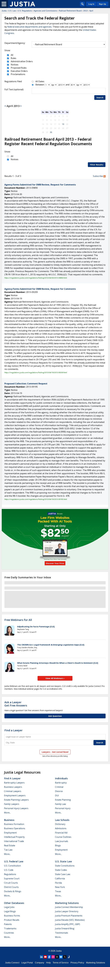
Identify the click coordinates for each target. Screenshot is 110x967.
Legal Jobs (9, 907)
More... (7, 812)
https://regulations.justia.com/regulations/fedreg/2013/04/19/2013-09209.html (35, 372)
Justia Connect (12, 963)
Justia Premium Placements (68, 915)
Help (48, 963)
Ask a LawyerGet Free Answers (15, 703)
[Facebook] (49, 956)
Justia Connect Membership (69, 907)
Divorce (59, 791)
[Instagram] (53, 956)
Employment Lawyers (14, 795)
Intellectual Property (14, 836)
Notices (14, 64)
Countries (9, 932)
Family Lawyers (11, 804)
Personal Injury (62, 808)
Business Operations (14, 828)
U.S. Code (8, 869)
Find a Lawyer (13, 730)
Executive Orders (19, 71)
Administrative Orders (21, 61)
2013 (85, 11)
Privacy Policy (77, 963)
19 (63, 124)
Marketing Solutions (67, 903)
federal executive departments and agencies (29, 26)
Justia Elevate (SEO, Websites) (70, 919)
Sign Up (102, 4)
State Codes (61, 869)
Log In (91, 4)
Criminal (59, 786)
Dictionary (60, 824)
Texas (58, 891)
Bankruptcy (61, 782)
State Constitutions (64, 865)
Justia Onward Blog (64, 928)
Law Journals (61, 841)
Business (9, 820)
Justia (4, 11)
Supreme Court (11, 878)
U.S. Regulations (25, 11)
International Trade (14, 841)
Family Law (60, 804)
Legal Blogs (10, 911)
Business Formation (14, 824)
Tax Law (8, 849)
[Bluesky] (61, 956)
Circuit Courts (11, 882)
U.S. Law (12, 11)
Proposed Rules (18, 67)
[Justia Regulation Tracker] (22, 4)
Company (39, 963)
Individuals (61, 778)
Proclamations (17, 74)
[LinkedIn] (41, 956)
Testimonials (61, 932)
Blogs (58, 845)
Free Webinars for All (18, 620)
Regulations (10, 874)
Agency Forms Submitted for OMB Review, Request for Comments (40, 184)
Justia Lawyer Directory (66, 911)
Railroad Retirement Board (70, 11)
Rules (13, 58)
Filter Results (96, 164)
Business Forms (12, 915)
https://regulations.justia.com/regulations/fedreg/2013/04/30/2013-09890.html (35, 278)
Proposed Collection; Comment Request (25, 383)
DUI (57, 795)
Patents (8, 924)
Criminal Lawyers (12, 791)
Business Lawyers (13, 786)
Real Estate (9, 845)
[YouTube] (45, 956)
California (60, 878)
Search (99, 97)
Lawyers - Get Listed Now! (55, 752)
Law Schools (62, 820)
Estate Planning (63, 799)
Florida (58, 882)
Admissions (60, 828)
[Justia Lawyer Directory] (68, 956)
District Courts (11, 887)
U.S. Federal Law (13, 861)
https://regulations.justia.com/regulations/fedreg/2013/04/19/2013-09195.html (35, 499)
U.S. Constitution (12, 865)
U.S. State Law (63, 861)
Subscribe (98, 176)
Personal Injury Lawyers (16, 808)
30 (51, 132)
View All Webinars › (55, 678)
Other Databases (14, 903)
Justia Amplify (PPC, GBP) (67, 924)
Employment (10, 832)
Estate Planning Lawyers (16, 799)
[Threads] (57, 956)
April (91, 11)
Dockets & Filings (12, 891)
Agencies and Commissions (45, 11)
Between (39, 84)
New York (60, 887)
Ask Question (55, 716)
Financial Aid (61, 832)
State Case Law (62, 874)
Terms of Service (61, 963)
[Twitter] (64, 956)
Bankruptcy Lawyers (14, 782)
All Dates (39, 81)
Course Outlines (63, 836)
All (11, 54)
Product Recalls (11, 919)
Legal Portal (27, 963)
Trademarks (10, 928)
